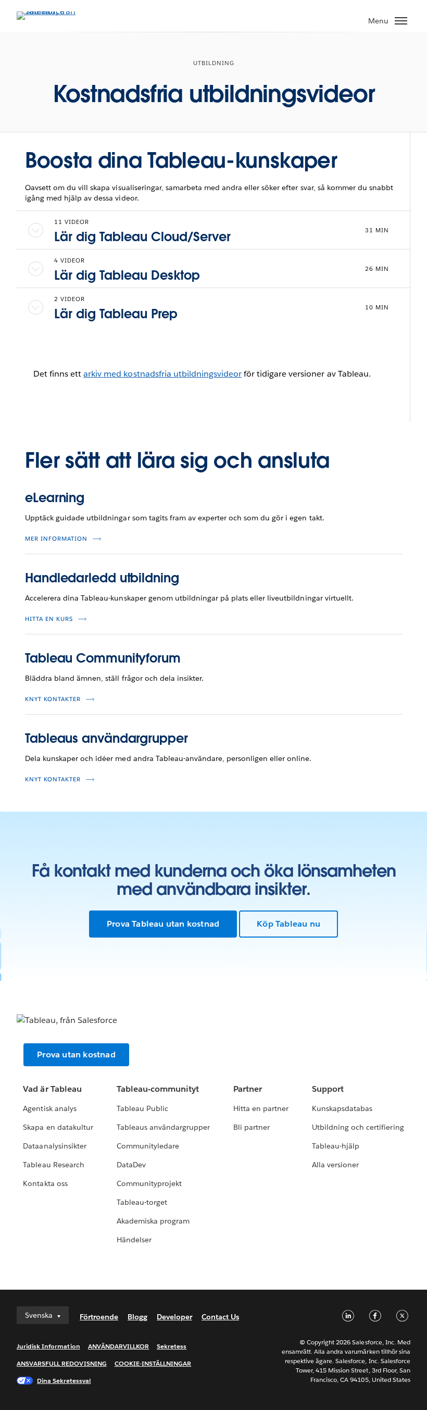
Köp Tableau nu (288, 923)
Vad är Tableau (52, 1088)
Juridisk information (48, 1346)
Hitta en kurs (49, 619)
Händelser (134, 1239)
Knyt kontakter (53, 699)
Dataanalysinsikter (54, 1146)
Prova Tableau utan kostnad (163, 923)
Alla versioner (335, 1164)
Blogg (137, 1316)
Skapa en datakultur (58, 1127)
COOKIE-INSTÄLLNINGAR (153, 1363)
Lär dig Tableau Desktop (127, 275)
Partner (247, 1088)
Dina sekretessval (64, 1380)
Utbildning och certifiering (358, 1127)
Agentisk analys (49, 1108)
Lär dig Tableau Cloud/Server (142, 237)
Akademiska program (153, 1221)
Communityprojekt (149, 1183)
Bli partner (251, 1127)
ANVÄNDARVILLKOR (118, 1346)
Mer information (56, 539)
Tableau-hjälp (335, 1146)
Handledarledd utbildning (102, 578)
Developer (174, 1316)
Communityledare (148, 1146)
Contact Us (220, 1316)
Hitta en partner (260, 1108)
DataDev (131, 1164)
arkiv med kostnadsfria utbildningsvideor (162, 373)
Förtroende (99, 1316)
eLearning (54, 498)
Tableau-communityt (158, 1088)
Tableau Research (53, 1164)
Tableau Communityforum (103, 658)
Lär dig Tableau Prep (116, 314)
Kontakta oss (45, 1183)
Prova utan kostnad (76, 1054)
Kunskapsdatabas (342, 1108)
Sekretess (171, 1346)
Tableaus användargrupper (106, 738)
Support (328, 1088)
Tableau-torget (142, 1202)
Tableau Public (142, 1108)
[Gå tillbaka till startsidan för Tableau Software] (53, 11)
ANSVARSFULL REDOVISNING (62, 1363)
